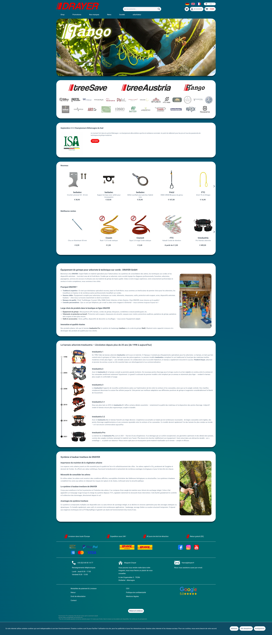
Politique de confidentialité (136, 592)
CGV (127, 589)
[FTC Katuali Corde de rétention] (167, 225)
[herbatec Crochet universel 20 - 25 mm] (73, 179)
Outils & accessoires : (70, 319)
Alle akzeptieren (246, 628)
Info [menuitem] (210, 4)
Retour (73, 592)
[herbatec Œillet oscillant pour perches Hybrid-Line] (136, 179)
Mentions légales (132, 596)
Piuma (136, 47)
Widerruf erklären (136, 611)
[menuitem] (142, 9)
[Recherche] (159, 9)
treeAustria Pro (94, 328)
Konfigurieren (259, 628)
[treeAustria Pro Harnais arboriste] (199, 225)
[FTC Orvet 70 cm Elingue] (199, 179)
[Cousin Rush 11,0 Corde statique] (104, 225)
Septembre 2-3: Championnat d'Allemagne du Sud (82, 128)
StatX (144, 328)
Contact (73, 600)
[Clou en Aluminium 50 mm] (73, 225)
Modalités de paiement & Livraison (84, 589)
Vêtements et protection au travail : (75, 314)
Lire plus (95, 141)
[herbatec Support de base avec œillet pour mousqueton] (104, 179)
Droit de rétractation (78, 596)
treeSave (122, 328)
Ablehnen (234, 628)
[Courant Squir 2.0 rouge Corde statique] (136, 225)
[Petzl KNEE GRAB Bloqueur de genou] (167, 179)
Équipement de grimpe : (71, 312)
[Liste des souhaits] (187, 9)
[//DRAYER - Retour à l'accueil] (77, 6)
